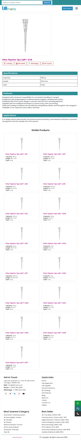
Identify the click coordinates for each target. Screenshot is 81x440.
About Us (45, 398)
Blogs (44, 395)
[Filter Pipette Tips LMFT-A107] (22, 351)
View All (6, 432)
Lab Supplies (46, 386)
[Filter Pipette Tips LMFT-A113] (59, 142)
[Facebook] (6, 393)
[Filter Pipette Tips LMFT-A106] (59, 321)
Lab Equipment (47, 383)
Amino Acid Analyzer (11, 427)
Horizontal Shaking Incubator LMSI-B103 (56, 430)
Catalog (9, 63)
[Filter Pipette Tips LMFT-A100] (59, 261)
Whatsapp (34, 63)
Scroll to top (17, 437)
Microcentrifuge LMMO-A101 (52, 425)
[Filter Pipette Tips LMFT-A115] (59, 172)
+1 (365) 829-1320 (15, 390)
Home (44, 381)
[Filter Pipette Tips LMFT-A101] (22, 172)
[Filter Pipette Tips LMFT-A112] (22, 202)
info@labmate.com (13, 385)
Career (44, 400)
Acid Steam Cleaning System (14, 415)
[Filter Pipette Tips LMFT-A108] (22, 291)
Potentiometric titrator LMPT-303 (54, 417)
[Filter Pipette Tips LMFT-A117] (22, 261)
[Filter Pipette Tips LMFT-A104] (59, 232)
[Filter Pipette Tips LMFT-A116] (25, 34)
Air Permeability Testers (12, 417)
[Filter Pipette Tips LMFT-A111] (22, 142)
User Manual (46, 393)
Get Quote (67, 8)
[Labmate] (8, 8)
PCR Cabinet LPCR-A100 (50, 427)
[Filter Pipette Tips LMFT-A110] (22, 232)
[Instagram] (19, 393)
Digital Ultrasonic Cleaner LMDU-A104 (55, 420)
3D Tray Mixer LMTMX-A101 (51, 415)
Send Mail (21, 63)
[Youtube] (24, 393)
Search (47, 2)
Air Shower (7, 422)
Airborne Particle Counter (13, 425)
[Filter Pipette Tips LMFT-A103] (59, 291)
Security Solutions (48, 388)
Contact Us (46, 403)
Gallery (44, 405)
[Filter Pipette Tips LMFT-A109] (59, 202)
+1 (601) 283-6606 (13, 387)
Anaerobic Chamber (11, 430)
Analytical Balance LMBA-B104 (52, 432)
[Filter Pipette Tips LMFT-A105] (22, 321)
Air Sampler (8, 420)
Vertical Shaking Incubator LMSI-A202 (55, 422)
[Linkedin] (15, 393)
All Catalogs (46, 390)
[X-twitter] (10, 393)
